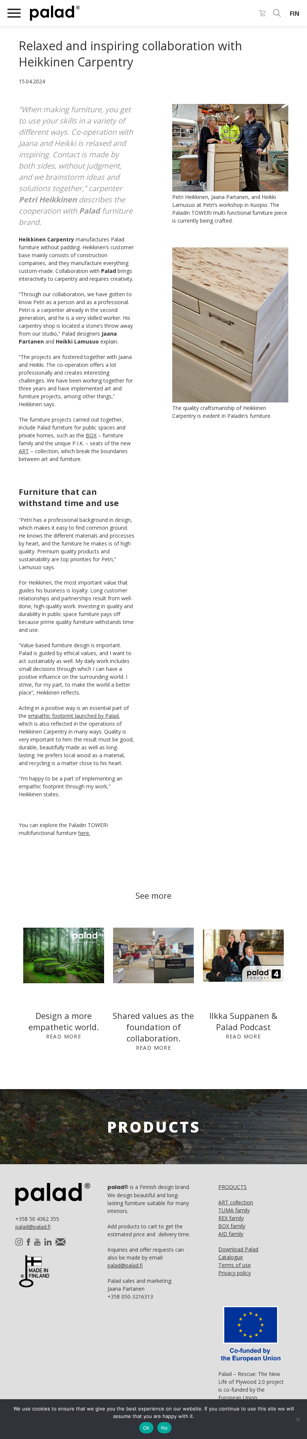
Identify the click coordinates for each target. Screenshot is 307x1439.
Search (277, 13)
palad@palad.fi (33, 1226)
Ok (146, 1428)
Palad (86, 13)
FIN (295, 13)
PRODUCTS (232, 1186)
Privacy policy (234, 1272)
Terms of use (234, 1265)
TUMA (234, 1210)
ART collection (235, 1202)
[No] (297, 1419)
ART (24, 451)
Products (153, 1127)
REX (231, 1218)
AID (230, 1233)
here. (84, 832)
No (164, 1428)
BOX (91, 435)
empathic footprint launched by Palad (73, 715)
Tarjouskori (262, 13)
